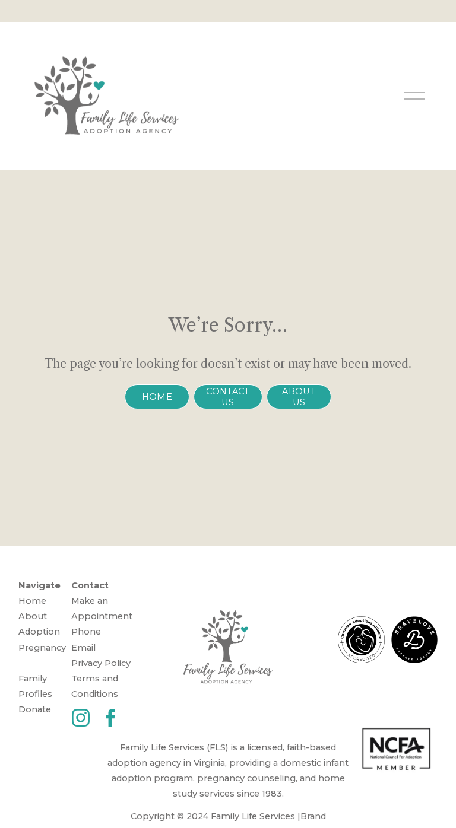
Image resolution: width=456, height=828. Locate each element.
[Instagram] (80, 717)
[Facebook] (110, 717)
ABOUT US (298, 396)
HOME (157, 396)
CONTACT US (227, 396)
